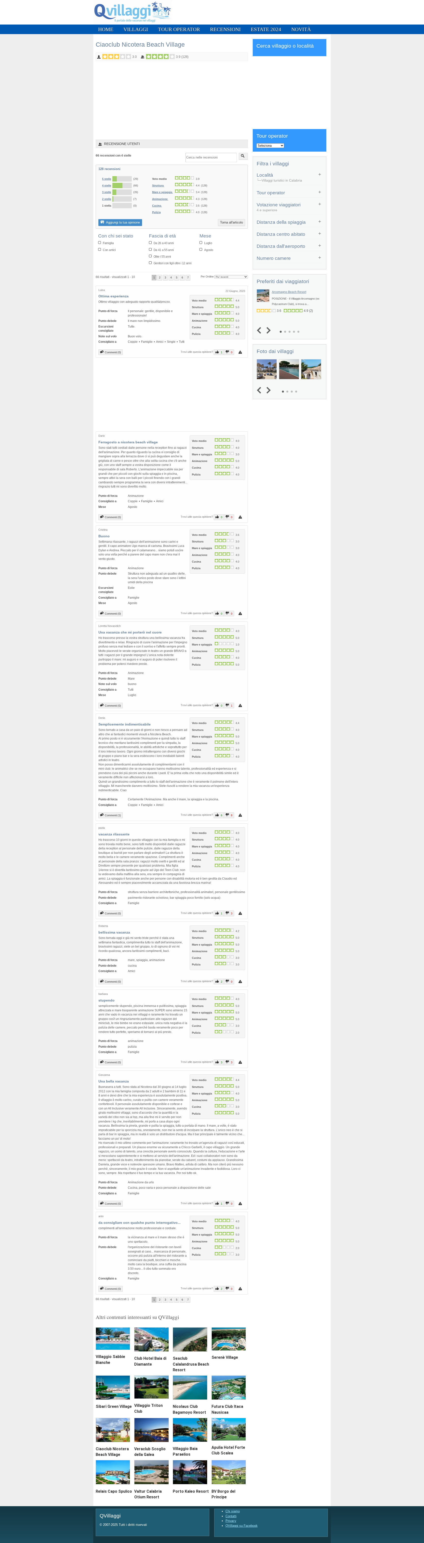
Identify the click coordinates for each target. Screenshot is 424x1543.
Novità (301, 29)
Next (267, 330)
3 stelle (106, 192)
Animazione (160, 199)
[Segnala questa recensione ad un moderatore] (241, 352)
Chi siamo (232, 1511)
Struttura (158, 185)
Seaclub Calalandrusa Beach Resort (191, 1364)
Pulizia (156, 212)
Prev (260, 330)
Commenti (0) (113, 352)
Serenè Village (225, 1357)
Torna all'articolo (231, 222)
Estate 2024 (266, 29)
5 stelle (106, 178)
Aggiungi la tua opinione (122, 222)
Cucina (157, 205)
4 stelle (106, 185)
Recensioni (225, 29)
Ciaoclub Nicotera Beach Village (140, 44)
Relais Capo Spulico (114, 1491)
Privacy (230, 1521)
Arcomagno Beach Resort (289, 292)
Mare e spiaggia (162, 192)
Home (105, 29)
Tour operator (179, 29)
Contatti (231, 1516)
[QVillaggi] (132, 23)
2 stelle (106, 199)
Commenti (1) (113, 815)
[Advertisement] (172, 98)
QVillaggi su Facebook (241, 1526)
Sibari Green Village (114, 1406)
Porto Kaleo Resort (191, 1491)
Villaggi (135, 29)
